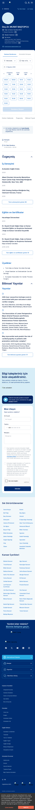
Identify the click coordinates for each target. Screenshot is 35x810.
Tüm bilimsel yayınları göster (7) (17, 355)
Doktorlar (6, 8)
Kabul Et (26, 807)
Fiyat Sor (9, 669)
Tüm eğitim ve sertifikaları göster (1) (17, 253)
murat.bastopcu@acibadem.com (13, 46)
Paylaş (31, 9)
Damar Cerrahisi (8, 32)
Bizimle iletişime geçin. (17, 626)
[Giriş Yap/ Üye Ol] (29, 3)
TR (31, 2)
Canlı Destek (25, 128)
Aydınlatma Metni (11, 456)
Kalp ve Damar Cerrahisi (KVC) (13, 30)
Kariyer (9, 663)
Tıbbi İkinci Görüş (12, 675)
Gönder (17, 489)
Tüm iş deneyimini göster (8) (17, 202)
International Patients (13, 657)
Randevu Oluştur (17, 109)
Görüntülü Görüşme (25, 54)
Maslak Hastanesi (9, 35)
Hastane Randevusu (10, 54)
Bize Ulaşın (22, 9)
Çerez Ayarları (9, 807)
